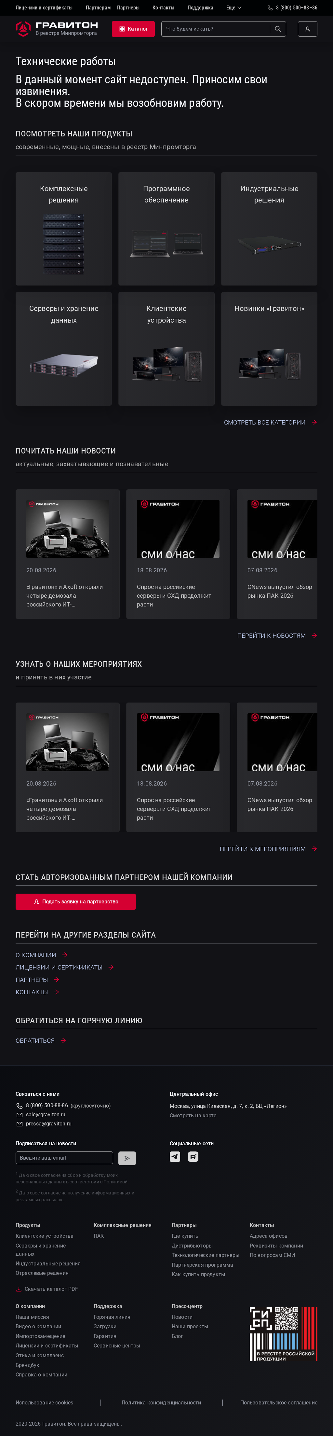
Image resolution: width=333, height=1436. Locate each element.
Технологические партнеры (205, 1255)
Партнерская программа (202, 1265)
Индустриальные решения (48, 1264)
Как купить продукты (198, 1274)
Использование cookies (44, 1403)
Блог (177, 1336)
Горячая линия (112, 1317)
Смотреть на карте (193, 1115)
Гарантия (105, 1336)
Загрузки (105, 1326)
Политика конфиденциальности (161, 1403)
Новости (182, 1317)
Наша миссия (32, 1317)
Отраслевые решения (42, 1273)
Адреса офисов (268, 1236)
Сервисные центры (117, 1346)
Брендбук (27, 1365)
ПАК (99, 1236)
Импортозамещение (40, 1336)
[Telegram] (175, 1156)
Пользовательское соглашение (278, 1403)
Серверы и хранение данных (41, 1250)
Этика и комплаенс (40, 1355)
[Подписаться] (127, 1158)
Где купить (185, 1236)
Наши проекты (190, 1326)
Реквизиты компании (276, 1246)
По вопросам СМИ (272, 1255)
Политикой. (116, 1181)
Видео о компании (38, 1326)
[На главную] (58, 29)
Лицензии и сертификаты (47, 1346)
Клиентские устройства (44, 1236)
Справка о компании (41, 1375)
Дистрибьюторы (192, 1246)
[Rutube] (193, 1156)
